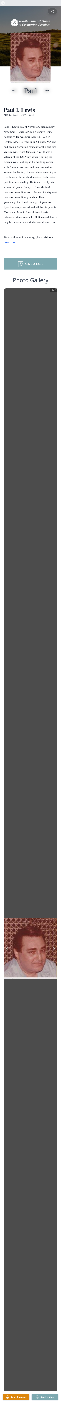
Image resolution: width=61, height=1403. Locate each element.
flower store (10, 242)
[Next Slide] (53, 948)
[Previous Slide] (7, 948)
